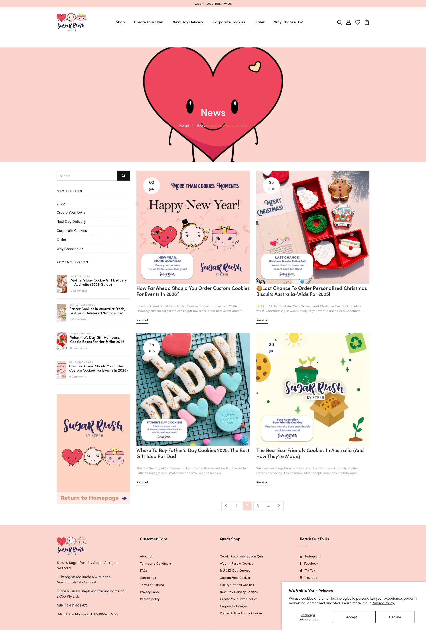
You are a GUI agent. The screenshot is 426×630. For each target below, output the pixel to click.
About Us (146, 556)
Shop (120, 21)
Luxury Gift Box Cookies (237, 585)
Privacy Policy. (383, 602)
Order (259, 21)
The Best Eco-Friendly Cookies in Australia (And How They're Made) (310, 453)
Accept (351, 616)
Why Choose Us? (288, 21)
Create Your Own (148, 21)
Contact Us (148, 577)
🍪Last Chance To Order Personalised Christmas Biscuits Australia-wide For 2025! (311, 291)
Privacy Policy (149, 592)
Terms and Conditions (156, 563)
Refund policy (150, 599)
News (200, 125)
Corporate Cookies (229, 21)
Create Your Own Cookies (238, 599)
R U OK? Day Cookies (235, 570)
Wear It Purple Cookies (236, 563)
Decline (395, 616)
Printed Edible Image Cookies (241, 613)
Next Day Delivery (188, 21)
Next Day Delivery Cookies (239, 592)
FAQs (143, 570)
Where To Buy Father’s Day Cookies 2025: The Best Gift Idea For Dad (192, 453)
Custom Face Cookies (235, 577)
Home (184, 125)
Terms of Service (152, 585)
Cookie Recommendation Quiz (241, 556)
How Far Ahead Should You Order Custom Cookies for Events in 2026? (193, 291)
